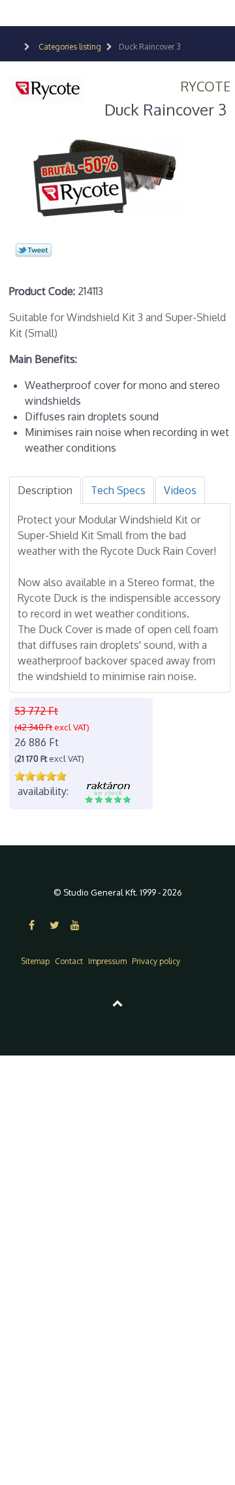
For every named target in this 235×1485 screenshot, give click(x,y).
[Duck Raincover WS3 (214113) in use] (120, 172)
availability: (43, 791)
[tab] (45, 490)
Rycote (205, 86)
